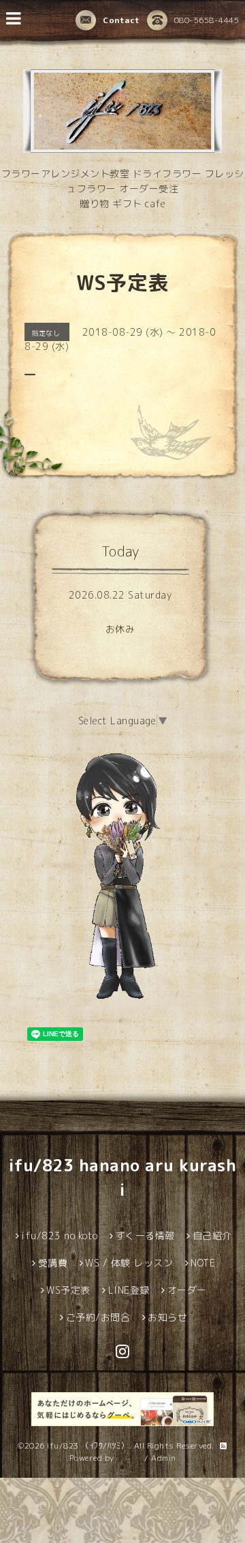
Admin (163, 1458)
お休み (120, 628)
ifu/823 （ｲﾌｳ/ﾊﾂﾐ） (88, 1445)
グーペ (129, 1458)
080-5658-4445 (207, 20)
